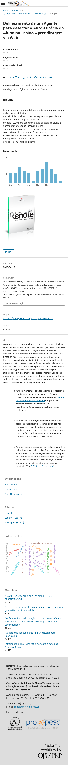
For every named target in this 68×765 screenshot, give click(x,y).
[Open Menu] (3, 3)
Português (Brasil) (14, 522)
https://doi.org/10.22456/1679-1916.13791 (31, 77)
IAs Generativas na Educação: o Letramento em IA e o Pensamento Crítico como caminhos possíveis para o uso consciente (33, 621)
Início (5, 10)
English (9, 512)
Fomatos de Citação (14, 303)
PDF (10, 251)
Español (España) (14, 517)
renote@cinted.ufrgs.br (26, 706)
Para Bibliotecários (13, 493)
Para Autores (11, 489)
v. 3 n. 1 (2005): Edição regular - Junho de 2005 (24, 13)
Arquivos (16, 10)
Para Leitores (11, 484)
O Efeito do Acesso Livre (42, 466)
